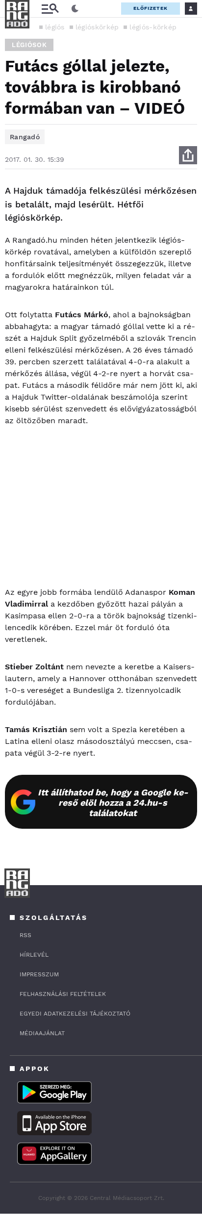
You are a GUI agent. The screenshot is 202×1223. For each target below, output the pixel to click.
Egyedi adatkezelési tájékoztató (75, 1013)
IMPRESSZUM (39, 974)
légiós (55, 27)
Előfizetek (150, 8)
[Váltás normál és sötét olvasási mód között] (75, 9)
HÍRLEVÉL (34, 954)
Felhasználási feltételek (63, 994)
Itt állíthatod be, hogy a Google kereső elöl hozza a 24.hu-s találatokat (113, 802)
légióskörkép (97, 27)
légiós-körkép (153, 27)
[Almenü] (50, 8)
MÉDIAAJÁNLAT (42, 1033)
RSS (25, 935)
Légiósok (29, 45)
